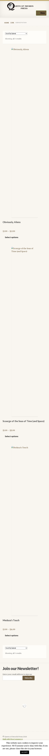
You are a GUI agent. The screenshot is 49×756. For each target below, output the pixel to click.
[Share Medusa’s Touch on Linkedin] (30, 755)
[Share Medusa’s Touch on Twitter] (18, 755)
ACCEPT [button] (24, 752)
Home (6, 22)
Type (12, 22)
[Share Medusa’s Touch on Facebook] (6, 755)
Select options (11, 237)
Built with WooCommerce (13, 739)
